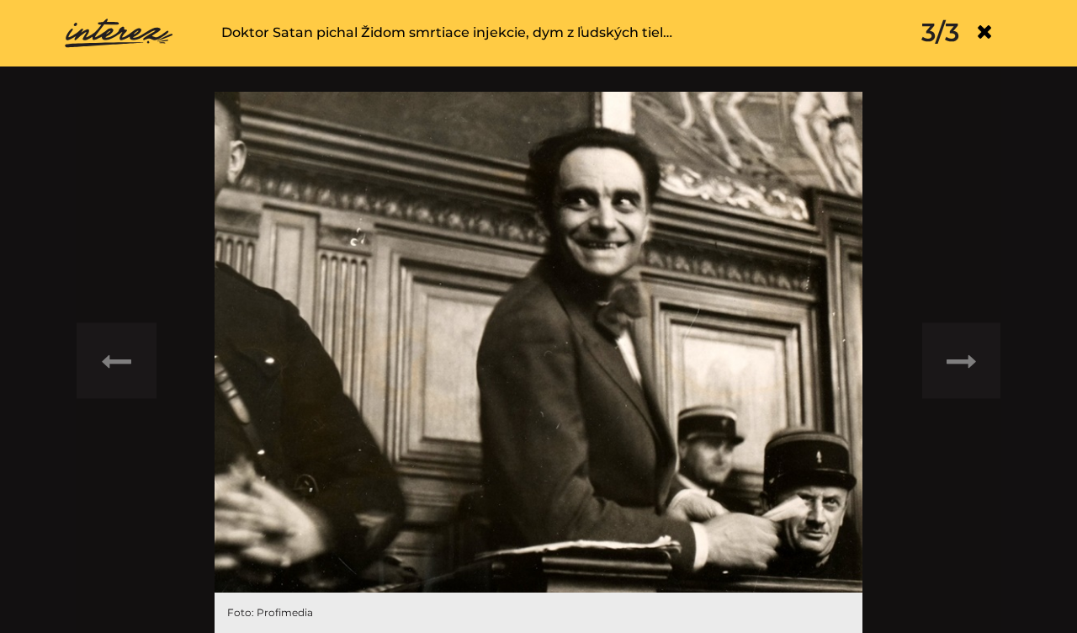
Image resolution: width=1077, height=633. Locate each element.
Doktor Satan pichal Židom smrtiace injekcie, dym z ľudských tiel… (446, 32)
